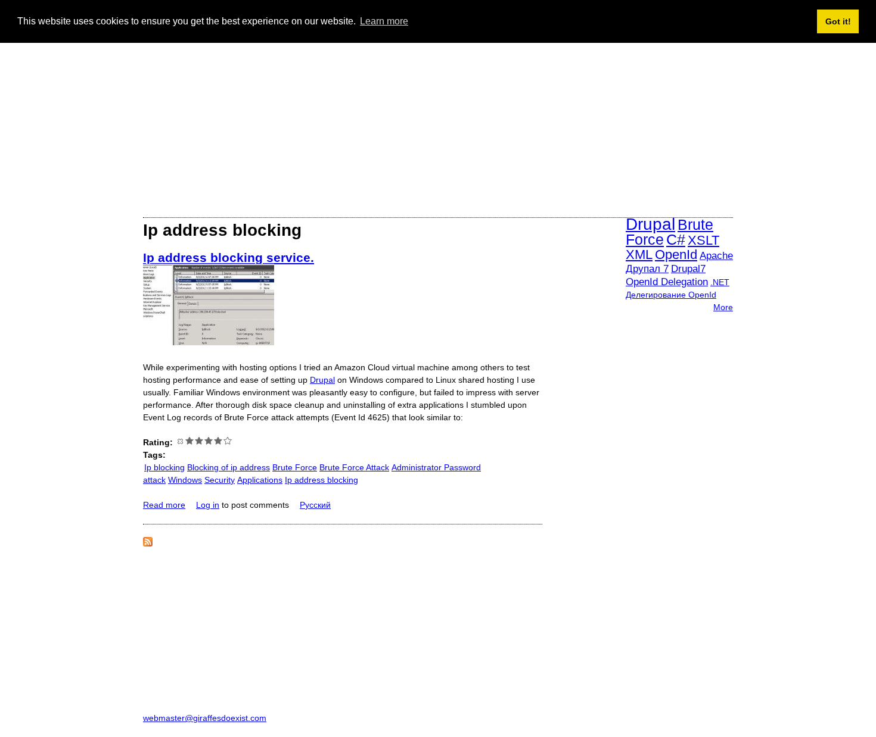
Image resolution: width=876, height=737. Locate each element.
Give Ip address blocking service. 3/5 (208, 440)
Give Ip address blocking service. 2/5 (199, 440)
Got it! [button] (838, 21)
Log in (207, 505)
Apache (716, 255)
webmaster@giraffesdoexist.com (204, 718)
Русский (315, 505)
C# (675, 239)
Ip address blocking (321, 480)
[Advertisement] (438, 121)
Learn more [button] (384, 21)
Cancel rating (180, 440)
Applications (259, 480)
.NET (719, 282)
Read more (164, 505)
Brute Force (294, 467)
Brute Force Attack (354, 467)
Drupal (322, 380)
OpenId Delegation (667, 282)
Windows (185, 480)
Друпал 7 (647, 268)
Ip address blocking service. (228, 257)
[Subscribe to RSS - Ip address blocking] (148, 543)
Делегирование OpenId (671, 294)
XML (639, 254)
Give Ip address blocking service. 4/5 (218, 440)
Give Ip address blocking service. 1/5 (189, 440)
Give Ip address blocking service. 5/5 (227, 440)
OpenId (676, 254)
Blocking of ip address (228, 467)
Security (219, 480)
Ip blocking (164, 467)
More (723, 307)
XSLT (703, 240)
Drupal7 (688, 268)
